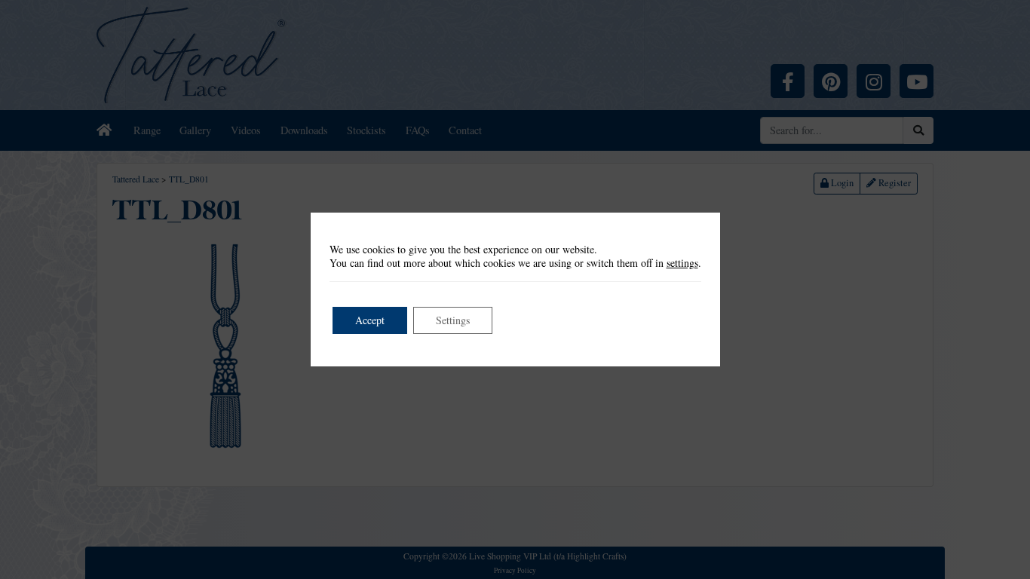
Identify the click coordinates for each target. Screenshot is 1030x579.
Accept (370, 320)
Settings (453, 320)
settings (682, 263)
